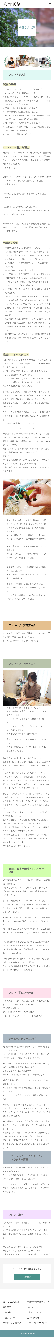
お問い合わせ (33, 1318)
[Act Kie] (12, 4)
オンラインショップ (12, 1323)
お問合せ (27, 1277)
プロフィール (33, 1307)
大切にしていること (36, 1312)
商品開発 (7, 1307)
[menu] (50, 4)
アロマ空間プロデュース (38, 1302)
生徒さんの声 (9, 1318)
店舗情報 (7, 1312)
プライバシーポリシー (37, 1323)
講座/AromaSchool (11, 1302)
